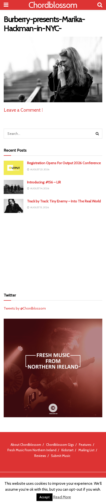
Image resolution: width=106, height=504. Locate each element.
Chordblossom (53, 5)
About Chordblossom (26, 445)
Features (85, 445)
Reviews (40, 456)
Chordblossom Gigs (60, 445)
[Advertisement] (53, 251)
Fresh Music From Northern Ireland (31, 450)
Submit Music (60, 456)
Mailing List (86, 450)
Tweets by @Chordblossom (25, 308)
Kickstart (67, 450)
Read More (62, 497)
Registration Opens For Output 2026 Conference (64, 163)
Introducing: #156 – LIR (44, 182)
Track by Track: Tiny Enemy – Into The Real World (64, 201)
